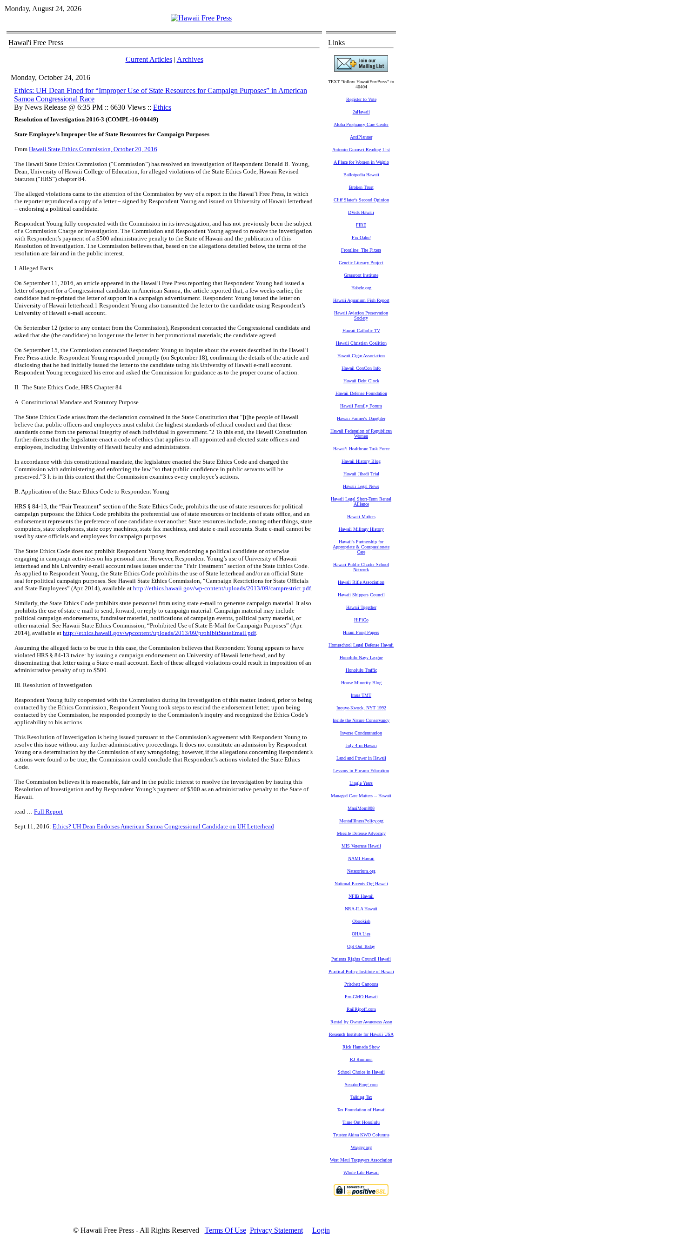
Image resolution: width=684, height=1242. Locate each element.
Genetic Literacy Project (361, 262)
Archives (190, 59)
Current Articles (149, 59)
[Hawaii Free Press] (201, 18)
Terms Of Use (225, 1230)
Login (321, 1230)
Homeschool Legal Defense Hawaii (361, 645)
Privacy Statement (276, 1230)
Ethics (162, 107)
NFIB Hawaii (361, 896)
